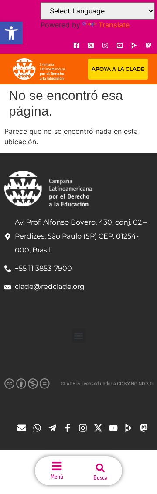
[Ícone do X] (90, 45)
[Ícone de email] (24, 428)
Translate (114, 24)
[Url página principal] (39, 69)
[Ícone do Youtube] (119, 45)
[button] (11, 33)
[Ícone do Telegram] (54, 428)
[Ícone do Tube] (130, 428)
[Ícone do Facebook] (76, 45)
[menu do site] (56, 466)
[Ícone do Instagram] (105, 45)
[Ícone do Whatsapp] (39, 428)
